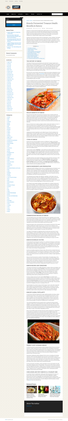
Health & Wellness (10, 158)
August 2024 (9, 99)
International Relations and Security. (13, 168)
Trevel (8, 208)
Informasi (9, 163)
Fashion (8, 144)
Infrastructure (9, 164)
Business (8, 127)
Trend (8, 206)
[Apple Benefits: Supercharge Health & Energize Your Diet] (43, 389)
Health (8, 157)
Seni (8, 197)
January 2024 (9, 109)
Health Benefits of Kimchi (32, 49)
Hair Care (9, 155)
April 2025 (9, 86)
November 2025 (10, 75)
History (8, 160)
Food (44, 28)
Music (8, 180)
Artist (8, 120)
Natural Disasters (10, 181)
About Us (13, 14)
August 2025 (9, 80)
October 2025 (9, 77)
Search (62, 14)
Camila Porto (29, 28)
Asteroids (9, 121)
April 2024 (9, 105)
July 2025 (9, 82)
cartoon (8, 130)
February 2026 (10, 71)
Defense (8, 135)
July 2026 (9, 63)
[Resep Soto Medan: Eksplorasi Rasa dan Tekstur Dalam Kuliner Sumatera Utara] (32, 389)
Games (8, 149)
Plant (8, 189)
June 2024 (9, 102)
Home (6, 1)
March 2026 (9, 69)
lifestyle (8, 174)
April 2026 (9, 68)
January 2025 (9, 91)
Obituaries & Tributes (11, 185)
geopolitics (9, 154)
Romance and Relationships (12, 195)
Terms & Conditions (59, 419)
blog (8, 126)
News (27, 14)
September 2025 (10, 79)
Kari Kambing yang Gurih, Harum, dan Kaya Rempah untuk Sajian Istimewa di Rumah (14, 40)
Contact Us (39, 14)
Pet (8, 188)
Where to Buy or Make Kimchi (33, 57)
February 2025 (9, 89)
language (9, 172)
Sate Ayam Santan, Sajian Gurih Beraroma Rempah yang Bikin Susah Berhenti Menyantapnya (14, 36)
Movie (8, 178)
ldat (6, 419)
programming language (11, 192)
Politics (8, 191)
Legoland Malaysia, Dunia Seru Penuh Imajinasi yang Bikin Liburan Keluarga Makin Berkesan (14, 44)
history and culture (10, 161)
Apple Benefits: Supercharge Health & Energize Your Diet (42, 395)
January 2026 (9, 72)
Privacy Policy (53, 419)
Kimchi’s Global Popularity (32, 56)
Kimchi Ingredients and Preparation (34, 51)
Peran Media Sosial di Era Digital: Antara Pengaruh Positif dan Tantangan (55, 395)
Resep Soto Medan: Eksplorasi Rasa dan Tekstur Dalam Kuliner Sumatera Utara (31, 396)
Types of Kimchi (30, 50)
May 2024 (9, 103)
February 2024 (10, 108)
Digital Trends (9, 137)
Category (20, 14)
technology (9, 200)
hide (37, 46)
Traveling (21, 1)
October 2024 (9, 96)
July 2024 (9, 100)
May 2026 (9, 66)
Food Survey (9, 147)
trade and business (10, 202)
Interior (8, 166)
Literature (9, 175)
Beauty (8, 123)
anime (8, 118)
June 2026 (9, 65)
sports (8, 198)
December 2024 (10, 92)
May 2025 (9, 85)
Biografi (8, 124)
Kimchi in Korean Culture (32, 53)
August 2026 (9, 62)
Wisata (8, 211)
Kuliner (8, 171)
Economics (11, 1)
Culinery (8, 132)
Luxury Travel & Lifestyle (11, 177)
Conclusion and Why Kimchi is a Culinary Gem (36, 58)
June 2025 (9, 83)
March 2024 (9, 106)
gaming (16, 1)
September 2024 (10, 97)
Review (32, 14)
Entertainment (9, 141)
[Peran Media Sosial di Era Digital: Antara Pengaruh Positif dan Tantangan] (55, 389)
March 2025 (9, 88)
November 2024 (10, 94)
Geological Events (10, 152)
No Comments (50, 28)
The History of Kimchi (31, 48)
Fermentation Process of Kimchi (33, 52)
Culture (8, 134)
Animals (8, 117)
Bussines (8, 129)
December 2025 (10, 74)
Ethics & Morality (10, 143)
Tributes (8, 209)
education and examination (12, 140)
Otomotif (9, 186)
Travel (8, 203)
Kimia (8, 169)
